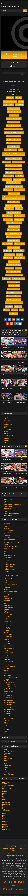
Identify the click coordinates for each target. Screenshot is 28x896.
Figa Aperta (7, 562)
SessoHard (7, 659)
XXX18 (6, 725)
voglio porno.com (8, 691)
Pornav (4, 799)
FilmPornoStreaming (7, 827)
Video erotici (7, 679)
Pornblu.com (5, 821)
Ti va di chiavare (8, 758)
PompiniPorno (10, 208)
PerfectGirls (7, 616)
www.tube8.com (8, 713)
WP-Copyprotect (15, 895)
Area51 (4, 790)
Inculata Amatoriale (9, 594)
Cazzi (21, 101)
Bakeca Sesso (7, 532)
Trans (5, 672)
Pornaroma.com (6, 782)
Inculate (6, 596)
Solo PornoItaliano (9, 663)
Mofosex (4, 823)
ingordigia (6, 440)
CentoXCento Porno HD (14, 125)
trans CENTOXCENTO (10, 751)
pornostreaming (16, 89)
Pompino (20, 208)
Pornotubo (6, 641)
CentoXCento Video (14, 146)
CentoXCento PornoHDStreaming (14, 132)
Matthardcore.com (8, 602)
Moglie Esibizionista (14, 201)
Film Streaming (9, 175)
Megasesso (7, 609)
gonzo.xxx (6, 589)
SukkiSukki (10, 268)
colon (5, 771)
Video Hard (7, 278)
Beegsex (4, 809)
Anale (19, 97)
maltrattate (6, 438)
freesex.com (7, 586)
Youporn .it (6, 733)
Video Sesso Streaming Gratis (14, 302)
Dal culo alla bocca (9, 774)
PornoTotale (8, 250)
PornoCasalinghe (8, 636)
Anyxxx (4, 815)
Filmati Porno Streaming (14, 182)
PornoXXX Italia (19, 250)
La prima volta (7, 760)
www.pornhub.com (9, 707)
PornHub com (7, 620)
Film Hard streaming (19, 162)
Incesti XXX (7, 593)
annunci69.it (7, 528)
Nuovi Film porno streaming (14, 205)
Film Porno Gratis (8, 566)
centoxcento (7, 749)
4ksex (3, 807)
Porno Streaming (14, 226)
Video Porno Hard (14, 285)
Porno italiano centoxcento (14, 222)
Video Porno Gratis (9, 681)
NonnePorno (7, 612)
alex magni (7, 755)
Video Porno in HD (14, 289)
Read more (13, 85)
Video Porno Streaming (14, 295)
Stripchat (4, 818)
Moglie (5, 611)
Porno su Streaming (14, 240)
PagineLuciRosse (8, 614)
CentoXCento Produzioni (14, 136)
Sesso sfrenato (19, 257)
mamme (6, 767)
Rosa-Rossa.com (8, 652)
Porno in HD (9, 219)
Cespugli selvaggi (8, 506)
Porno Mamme (7, 627)
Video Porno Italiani (9, 682)
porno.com (6, 630)
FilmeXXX (6, 573)
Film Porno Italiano (6, 802)
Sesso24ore (7, 657)
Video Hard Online (19, 278)
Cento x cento (7, 753)
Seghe (20, 254)
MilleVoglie (10, 97)
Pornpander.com (6, 829)
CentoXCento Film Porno (14, 118)
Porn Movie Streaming (14, 212)
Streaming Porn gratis (9, 666)
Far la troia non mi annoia (10, 510)
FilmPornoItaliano (8, 578)
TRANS (6, 769)
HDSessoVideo (8, 189)
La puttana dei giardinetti (10, 508)
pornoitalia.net (8, 243)
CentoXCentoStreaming (8, 783)
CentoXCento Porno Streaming (14, 129)
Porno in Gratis (20, 215)
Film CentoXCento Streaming (14, 158)
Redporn (4, 793)
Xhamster (6, 720)
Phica (3, 794)
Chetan (9, 895)
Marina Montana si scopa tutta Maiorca (14, 504)
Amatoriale (18, 306)
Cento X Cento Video (14, 111)
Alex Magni (7, 523)
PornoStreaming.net (10, 6)
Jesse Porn (5, 801)
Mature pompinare (8, 607)
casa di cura (7, 420)
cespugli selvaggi (8, 435)
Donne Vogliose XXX (9, 555)
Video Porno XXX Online (14, 299)
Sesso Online (8, 257)
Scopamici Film (10, 254)
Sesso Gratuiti (7, 654)
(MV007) (9, 306)
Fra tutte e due (7, 429)
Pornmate (4, 824)
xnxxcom (6, 722)
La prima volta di (8, 765)
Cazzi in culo (20, 104)
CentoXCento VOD (10, 149)
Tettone (19, 268)
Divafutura (6, 553)
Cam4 (5, 534)
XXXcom (6, 727)
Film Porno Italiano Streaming (14, 172)
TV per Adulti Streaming (14, 271)
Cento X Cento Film (14, 108)
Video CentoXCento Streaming (14, 275)
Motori (5, 428)
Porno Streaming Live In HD (14, 233)
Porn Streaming (8, 215)
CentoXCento (14, 115)
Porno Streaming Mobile (14, 236)
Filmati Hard (20, 175)
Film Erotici (7, 162)
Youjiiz (5, 731)
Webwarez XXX (8, 693)
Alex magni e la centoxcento (11, 773)
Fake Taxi (6, 560)
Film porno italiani (8, 568)
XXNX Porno (7, 724)
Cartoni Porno (7, 535)
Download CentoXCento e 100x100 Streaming (14, 154)
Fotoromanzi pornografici (10, 584)
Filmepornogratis (8, 571)
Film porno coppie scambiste (14, 165)
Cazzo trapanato (8, 502)
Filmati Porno (8, 179)
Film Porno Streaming (9, 569)
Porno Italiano (19, 219)
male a (5, 442)
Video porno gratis (14, 282)
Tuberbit (4, 812)
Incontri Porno (20, 189)
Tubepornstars (6, 810)
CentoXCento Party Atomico (11, 513)
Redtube (6, 650)
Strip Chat (6, 668)
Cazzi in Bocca (9, 104)
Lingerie (15, 309)
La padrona (7, 501)
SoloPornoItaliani (14, 261)
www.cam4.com (8, 699)
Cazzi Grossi (7, 537)
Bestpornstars (5, 791)
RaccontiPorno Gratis (9, 648)
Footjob (6, 580)
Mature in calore (8, 605)
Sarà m (6, 417)
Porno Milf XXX (8, 629)
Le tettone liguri (8, 511)
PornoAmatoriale (8, 634)
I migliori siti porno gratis (10, 591)
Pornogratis (7, 638)
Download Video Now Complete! (15, 55)
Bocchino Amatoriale (11, 101)
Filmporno (6, 577)
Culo (21, 149)
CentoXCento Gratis (14, 122)
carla (5, 419)
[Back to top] (23, 891)
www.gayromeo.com (9, 700)
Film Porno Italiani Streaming (14, 168)
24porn (4, 798)
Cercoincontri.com (8, 548)
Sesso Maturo (7, 655)
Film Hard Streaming (9, 564)
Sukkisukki (4, 805)
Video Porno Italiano (9, 684)
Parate (5, 422)
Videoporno (7, 690)
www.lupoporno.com (9, 702)
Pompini (6, 618)
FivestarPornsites (6, 788)
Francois (16, 94)
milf (22, 309)
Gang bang (7, 587)
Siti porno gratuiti (8, 661)
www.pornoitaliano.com (10, 709)
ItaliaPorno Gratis (14, 193)
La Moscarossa (8, 598)
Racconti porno (8, 647)
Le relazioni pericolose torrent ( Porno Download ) (14, 197)
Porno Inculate (7, 623)
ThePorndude (5, 787)
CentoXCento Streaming (14, 139)
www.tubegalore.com (9, 715)
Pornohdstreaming (6, 804)
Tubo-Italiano (7, 675)
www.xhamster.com (9, 716)
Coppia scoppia (8, 424)
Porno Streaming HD (14, 229)
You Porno (6, 729)
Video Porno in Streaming (14, 292)
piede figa (6, 433)
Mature (5, 603)
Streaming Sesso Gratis (14, 264)
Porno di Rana (7, 621)
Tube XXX (6, 673)
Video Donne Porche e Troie (11, 677)
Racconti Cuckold (8, 645)
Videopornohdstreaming (8, 785)
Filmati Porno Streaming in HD (14, 186)
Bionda (7, 309)
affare (5, 426)
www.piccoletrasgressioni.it (11, 706)
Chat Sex (6, 550)
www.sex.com (7, 711)
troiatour (6, 431)
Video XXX (7, 688)
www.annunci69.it (8, 695)
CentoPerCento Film (9, 539)
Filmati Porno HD (20, 179)
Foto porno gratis (8, 582)
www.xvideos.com (8, 718)
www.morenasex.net (9, 704)
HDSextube (5, 826)
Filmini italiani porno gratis (11, 575)
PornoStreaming (20, 243)
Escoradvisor (7, 557)
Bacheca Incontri (8, 530)
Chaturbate (5, 820)
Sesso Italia (13, 848)
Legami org (7, 600)
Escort (5, 559)
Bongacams (5, 816)
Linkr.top (4, 796)
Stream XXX (7, 664)
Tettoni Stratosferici (9, 515)
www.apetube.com (9, 697)
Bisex (5, 762)
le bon (5, 436)
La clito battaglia (8, 499)
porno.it (6, 632)
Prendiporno (7, 643)
